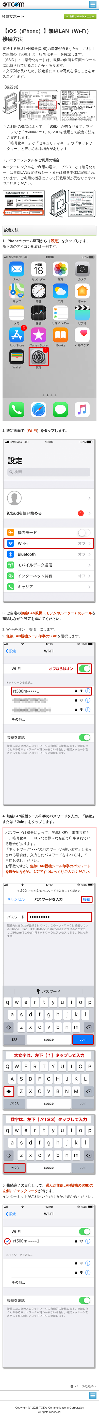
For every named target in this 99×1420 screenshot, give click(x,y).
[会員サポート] (50, 16)
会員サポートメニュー (80, 17)
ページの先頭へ (85, 1386)
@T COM (13, 4)
